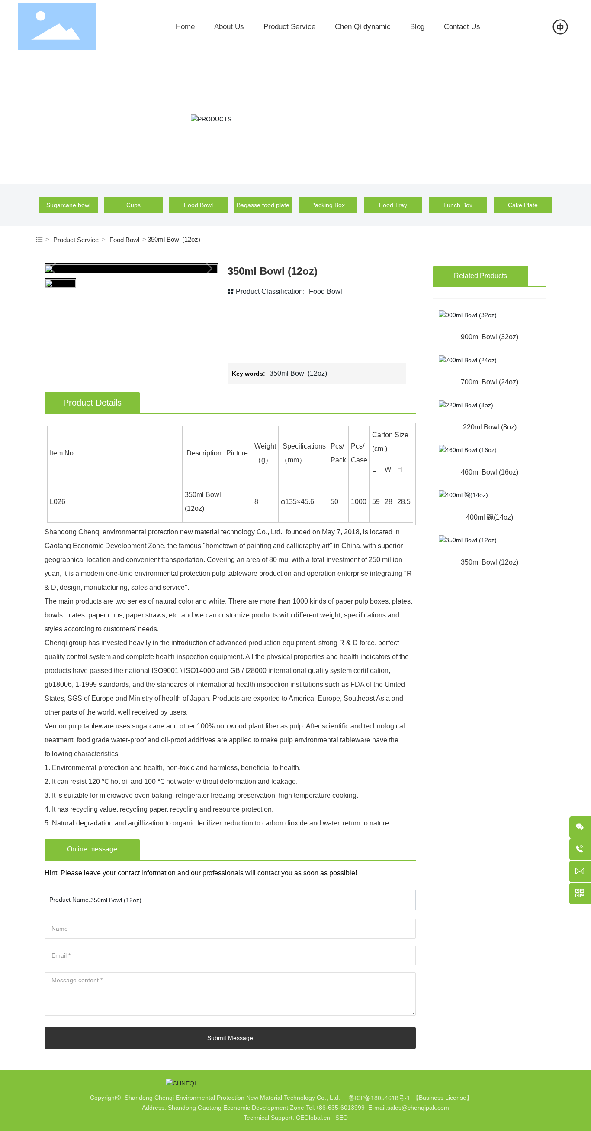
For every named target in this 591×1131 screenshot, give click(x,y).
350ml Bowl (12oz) (489, 562)
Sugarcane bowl (68, 205)
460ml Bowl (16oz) (489, 472)
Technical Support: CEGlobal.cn (287, 1117)
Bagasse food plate (263, 205)
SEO (341, 1117)
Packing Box (328, 205)
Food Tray (393, 205)
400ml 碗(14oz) (489, 517)
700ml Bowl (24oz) (489, 382)
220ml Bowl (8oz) (490, 427)
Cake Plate (523, 205)
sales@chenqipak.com (418, 1107)
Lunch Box (457, 205)
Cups (133, 205)
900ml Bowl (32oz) (489, 337)
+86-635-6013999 (340, 1107)
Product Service (76, 240)
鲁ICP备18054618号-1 (379, 1098)
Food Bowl (198, 205)
